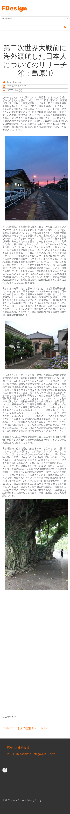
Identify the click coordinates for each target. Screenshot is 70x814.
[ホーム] (19, 7)
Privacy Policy (34, 800)
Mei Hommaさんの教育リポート (22, 728)
